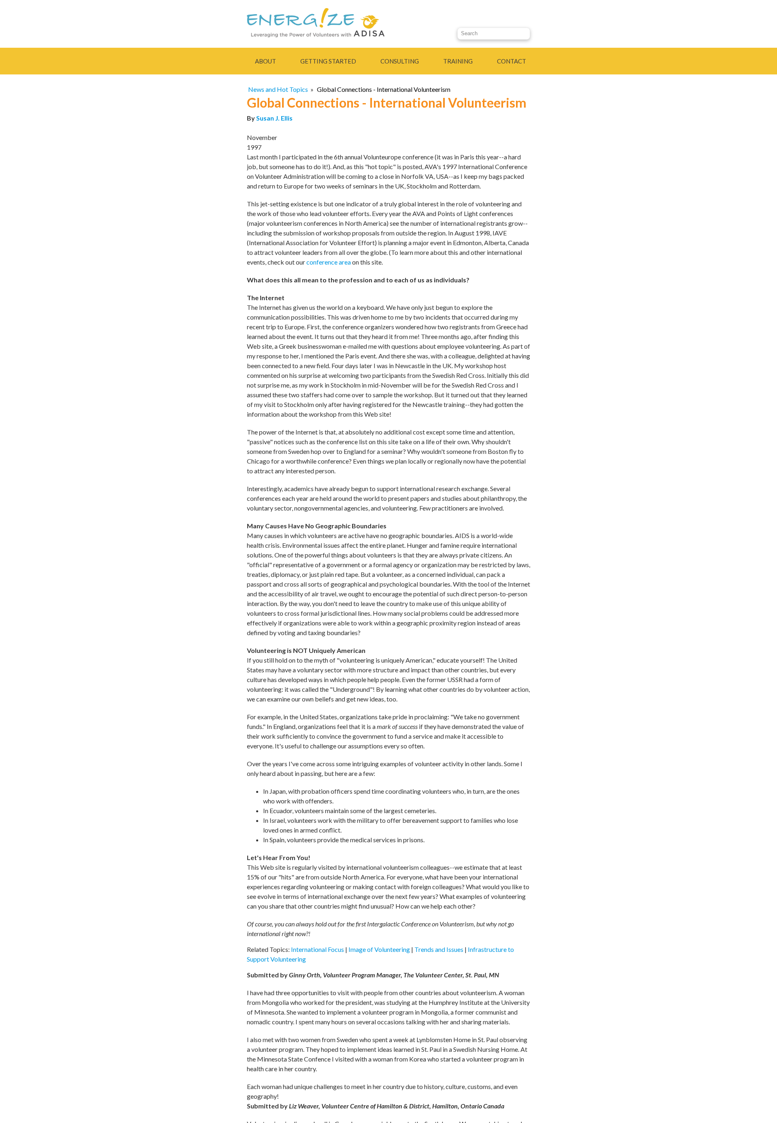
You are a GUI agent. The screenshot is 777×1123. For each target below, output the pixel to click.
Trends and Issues (438, 949)
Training (458, 61)
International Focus (317, 949)
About (265, 61)
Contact (511, 61)
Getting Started (328, 61)
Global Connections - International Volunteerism (383, 89)
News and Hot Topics (278, 89)
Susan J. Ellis (274, 118)
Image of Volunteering (379, 949)
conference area (328, 262)
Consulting (399, 61)
